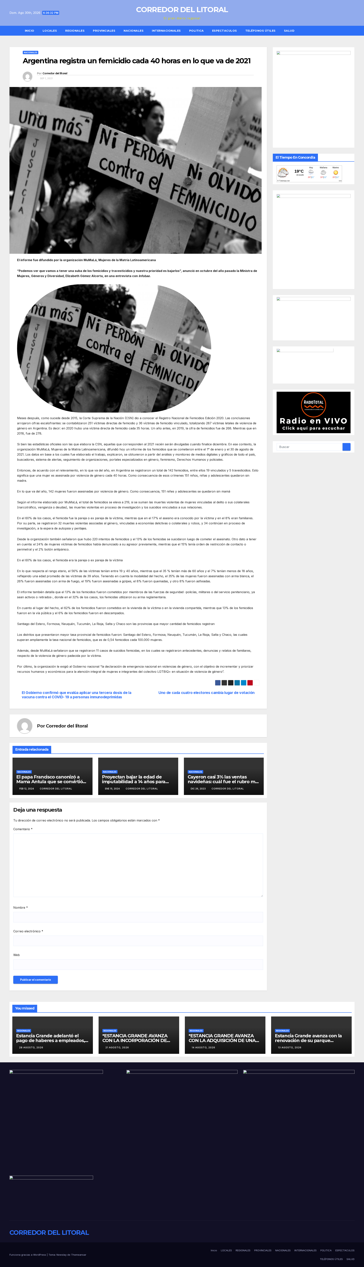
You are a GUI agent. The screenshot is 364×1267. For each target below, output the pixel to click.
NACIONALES (134, 30)
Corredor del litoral (54, 73)
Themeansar (78, 1254)
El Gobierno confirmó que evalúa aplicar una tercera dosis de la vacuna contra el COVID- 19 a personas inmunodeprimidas (76, 695)
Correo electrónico (28, 931)
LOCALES (50, 30)
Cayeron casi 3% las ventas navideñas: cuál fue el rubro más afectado (224, 781)
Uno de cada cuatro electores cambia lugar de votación (206, 693)
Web (16, 955)
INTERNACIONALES (166, 30)
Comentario (23, 829)
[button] (353, 31)
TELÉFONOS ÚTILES (260, 30)
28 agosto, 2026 (31, 1047)
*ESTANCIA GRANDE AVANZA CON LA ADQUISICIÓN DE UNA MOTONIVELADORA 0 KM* (222, 1040)
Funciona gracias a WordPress (28, 1254)
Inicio (29, 30)
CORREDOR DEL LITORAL (182, 9)
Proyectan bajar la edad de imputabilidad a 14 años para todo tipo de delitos (133, 781)
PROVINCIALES (104, 30)
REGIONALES (75, 30)
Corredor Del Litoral (142, 788)
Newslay (61, 1254)
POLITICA (196, 30)
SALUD (289, 30)
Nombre (20, 907)
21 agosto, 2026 (117, 1047)
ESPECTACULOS (224, 30)
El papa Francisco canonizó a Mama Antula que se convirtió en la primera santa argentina (49, 781)
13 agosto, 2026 (289, 1047)
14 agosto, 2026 (203, 1047)
